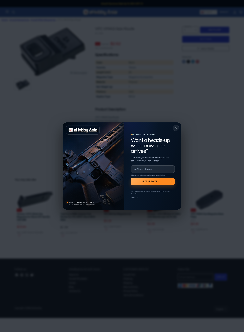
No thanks (134, 198)
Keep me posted (150, 181)
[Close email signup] (176, 128)
